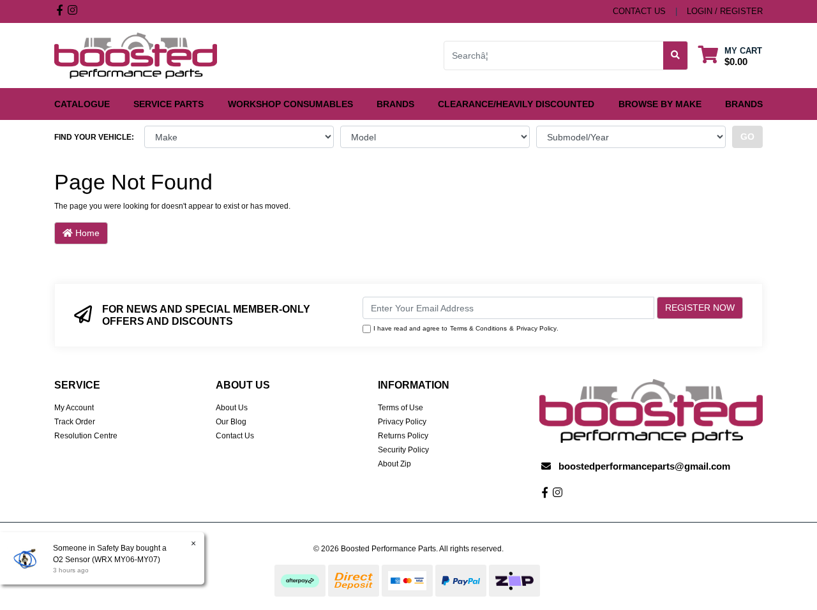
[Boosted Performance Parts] (135, 54)
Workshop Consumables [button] (290, 104)
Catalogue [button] (82, 104)
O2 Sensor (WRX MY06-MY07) (106, 559)
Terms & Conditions (478, 328)
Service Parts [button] (168, 104)
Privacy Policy (536, 328)
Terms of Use (400, 407)
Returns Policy (403, 435)
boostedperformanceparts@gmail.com (644, 466)
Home (86, 233)
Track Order (74, 421)
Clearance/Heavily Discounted (516, 104)
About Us (232, 407)
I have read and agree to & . (465, 328)
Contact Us (235, 435)
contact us (639, 11)
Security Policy (403, 449)
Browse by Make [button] (659, 104)
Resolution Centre (85, 435)
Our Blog (231, 421)
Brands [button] (395, 104)
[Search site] (675, 55)
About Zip (394, 463)
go (747, 136)
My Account (74, 407)
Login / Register (725, 11)
